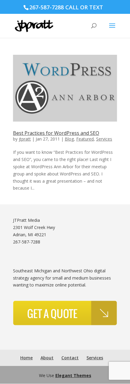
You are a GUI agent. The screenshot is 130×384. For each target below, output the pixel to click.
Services (104, 139)
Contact (70, 358)
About (47, 358)
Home (26, 358)
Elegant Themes (73, 375)
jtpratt (25, 139)
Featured (85, 139)
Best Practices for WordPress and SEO (56, 133)
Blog (69, 139)
